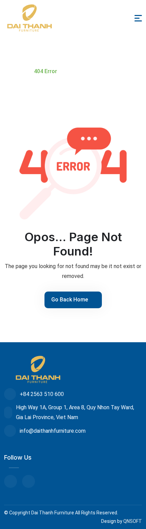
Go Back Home (70, 299)
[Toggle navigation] (138, 18)
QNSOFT (132, 521)
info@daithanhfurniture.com (53, 431)
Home (16, 71)
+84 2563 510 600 (42, 394)
